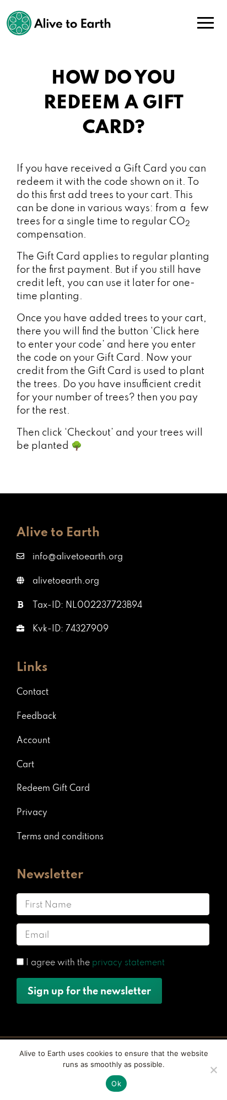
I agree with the (95, 961)
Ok (116, 1083)
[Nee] (213, 1069)
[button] (79, 604)
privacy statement (128, 961)
